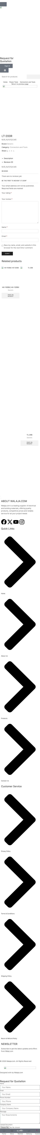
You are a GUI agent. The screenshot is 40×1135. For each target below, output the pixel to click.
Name (4, 227)
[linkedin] (12, 151)
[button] (3, 4)
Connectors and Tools (27, 82)
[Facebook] (8, 151)
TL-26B (29, 435)
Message (3, 1111)
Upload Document (6, 1125)
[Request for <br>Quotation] (3, 53)
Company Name (5, 1104)
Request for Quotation (6, 60)
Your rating (7, 193)
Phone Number (5, 1097)
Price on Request (10, 295)
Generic (10, 144)
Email (4, 236)
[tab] (8, 158)
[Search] (33, 77)
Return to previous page (20, 84)
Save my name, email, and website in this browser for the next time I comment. (20, 246)
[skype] (13, 151)
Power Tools (13, 82)
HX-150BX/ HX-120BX (10, 287)
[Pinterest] (10, 151)
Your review (7, 199)
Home (5, 82)
